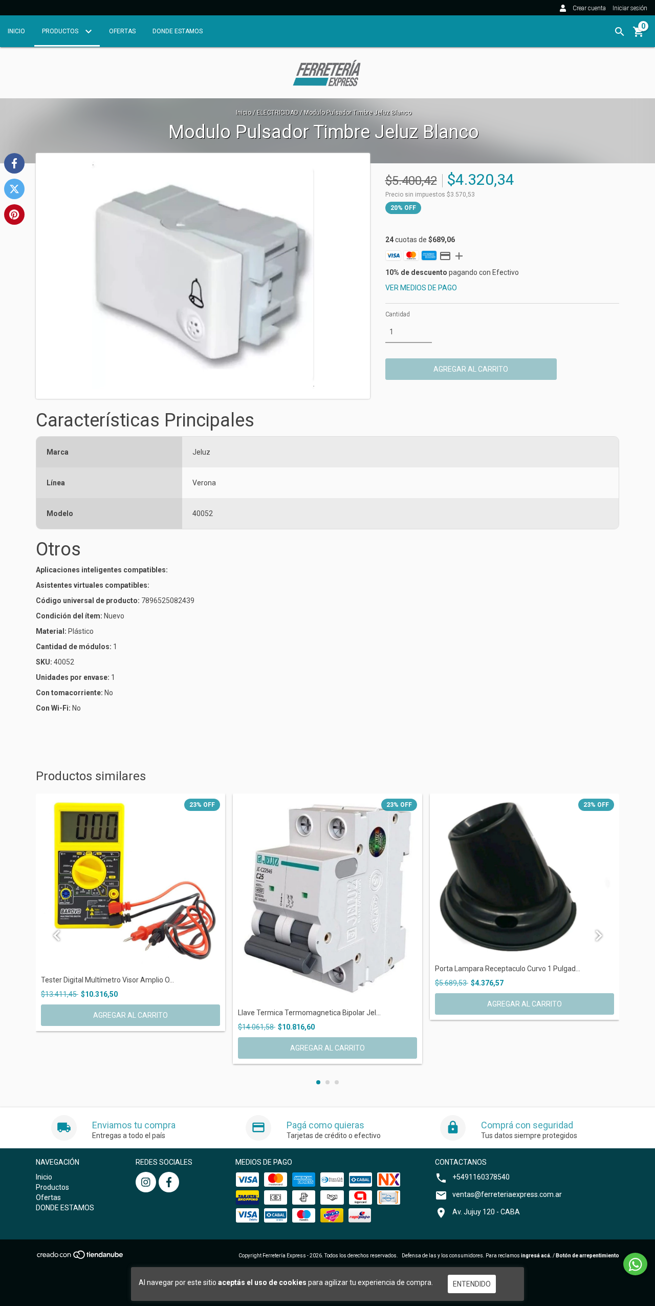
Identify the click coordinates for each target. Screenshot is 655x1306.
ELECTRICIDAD (277, 112)
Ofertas (122, 31)
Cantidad (397, 314)
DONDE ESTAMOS (177, 31)
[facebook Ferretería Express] (169, 1182)
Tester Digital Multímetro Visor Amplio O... (107, 980)
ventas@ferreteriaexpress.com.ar (507, 1194)
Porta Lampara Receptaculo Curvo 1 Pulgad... (507, 969)
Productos (61, 31)
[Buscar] (619, 31)
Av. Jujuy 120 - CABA (486, 1212)
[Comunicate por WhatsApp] (635, 1264)
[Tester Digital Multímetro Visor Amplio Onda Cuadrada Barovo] (130, 882)
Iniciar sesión (630, 8)
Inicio (16, 31)
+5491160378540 (481, 1177)
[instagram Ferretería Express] (146, 1182)
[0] (638, 35)
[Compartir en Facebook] (14, 163)
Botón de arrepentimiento (587, 1255)
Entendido (472, 1284)
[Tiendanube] (80, 1257)
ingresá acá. (536, 1255)
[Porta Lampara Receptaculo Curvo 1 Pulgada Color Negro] (524, 877)
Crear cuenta (589, 8)
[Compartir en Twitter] (14, 189)
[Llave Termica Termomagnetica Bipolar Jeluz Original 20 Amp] (327, 899)
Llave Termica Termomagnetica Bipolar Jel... (309, 1013)
